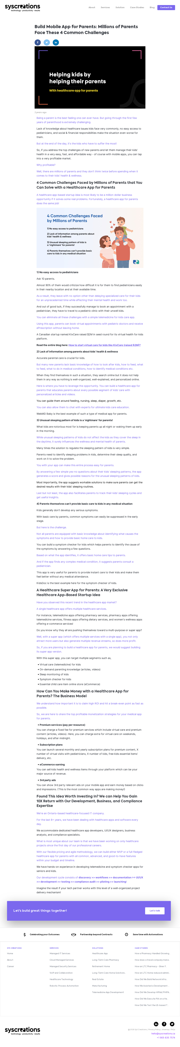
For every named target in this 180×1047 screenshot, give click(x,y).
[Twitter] (47, 42)
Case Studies (137, 8)
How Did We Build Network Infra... (151, 979)
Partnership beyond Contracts (96, 935)
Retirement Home (101, 967)
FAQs (173, 1030)
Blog (152, 8)
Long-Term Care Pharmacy (105, 960)
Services (105, 8)
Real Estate (98, 979)
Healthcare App (100, 954)
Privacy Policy (154, 1030)
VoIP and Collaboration (61, 973)
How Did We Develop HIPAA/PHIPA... (152, 992)
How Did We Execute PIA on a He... (151, 999)
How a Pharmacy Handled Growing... (153, 954)
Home (10, 954)
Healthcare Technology (61, 979)
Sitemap (165, 1030)
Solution (120, 8)
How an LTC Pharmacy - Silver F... (151, 967)
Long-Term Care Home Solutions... (109, 973)
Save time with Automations (148, 935)
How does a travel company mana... (152, 960)
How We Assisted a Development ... (152, 986)
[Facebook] (38, 42)
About (92, 8)
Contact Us (166, 8)
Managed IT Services (60, 954)
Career (10, 967)
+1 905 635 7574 (166, 1037)
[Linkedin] (56, 42)
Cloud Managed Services (62, 960)
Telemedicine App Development (108, 992)
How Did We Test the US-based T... (152, 1005)
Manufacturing (99, 986)
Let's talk (155, 911)
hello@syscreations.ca (163, 1033)
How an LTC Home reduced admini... (152, 973)
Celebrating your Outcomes (44, 935)
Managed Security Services (63, 967)
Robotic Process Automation (64, 986)
